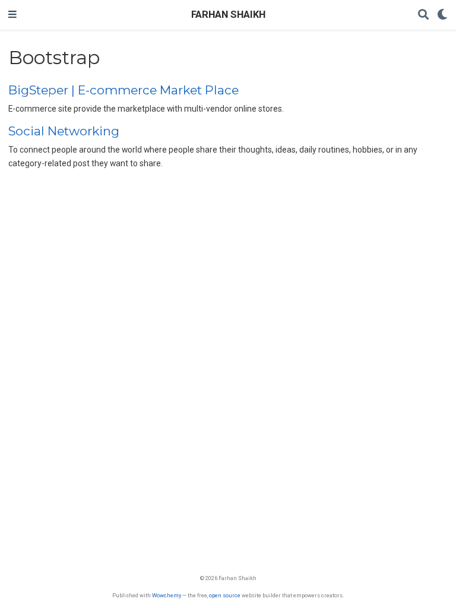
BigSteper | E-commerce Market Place (123, 90)
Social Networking (63, 131)
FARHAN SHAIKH (228, 14)
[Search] (423, 15)
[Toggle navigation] (12, 15)
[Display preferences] (442, 15)
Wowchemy (166, 595)
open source (224, 595)
